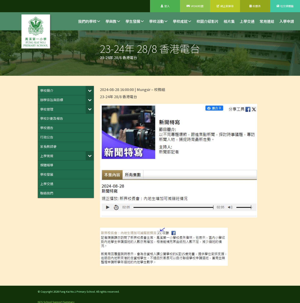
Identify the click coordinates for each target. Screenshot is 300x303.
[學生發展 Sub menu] (142, 21)
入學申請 (286, 21)
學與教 (111, 21)
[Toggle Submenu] (90, 90)
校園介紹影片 (208, 21)
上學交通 (247, 21)
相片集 (229, 21)
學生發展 (133, 21)
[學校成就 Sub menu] (189, 21)
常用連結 (267, 21)
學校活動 (156, 21)
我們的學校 (87, 21)
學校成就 (180, 21)
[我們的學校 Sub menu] (98, 21)
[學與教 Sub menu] (118, 21)
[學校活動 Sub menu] (166, 21)
